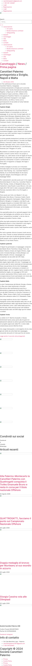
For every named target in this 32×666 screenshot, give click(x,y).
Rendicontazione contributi (15, 31)
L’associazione (7, 27)
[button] (16, 440)
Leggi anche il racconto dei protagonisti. (12, 336)
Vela (4, 39)
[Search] (1, 25)
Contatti (5, 43)
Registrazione (7, 7)
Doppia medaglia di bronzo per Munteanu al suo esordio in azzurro (15, 565)
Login (5, 5)
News (5, 41)
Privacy (5, 659)
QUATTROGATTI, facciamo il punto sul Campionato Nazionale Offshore (15, 521)
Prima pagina (8, 67)
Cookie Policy (7, 661)
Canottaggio (7, 37)
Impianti (5, 35)
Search (2, 19)
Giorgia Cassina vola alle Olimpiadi (13, 598)
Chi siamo (10, 29)
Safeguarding (11, 33)
